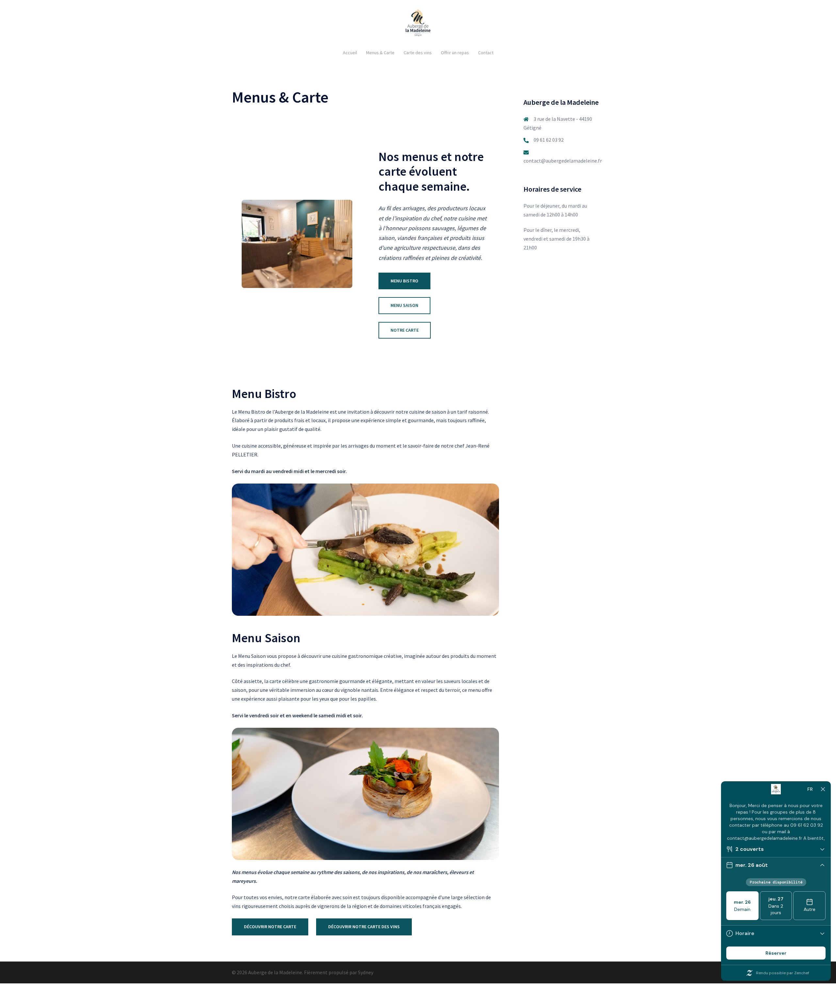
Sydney (365, 972)
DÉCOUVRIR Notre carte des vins (364, 927)
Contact (485, 53)
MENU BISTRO (404, 281)
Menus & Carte (380, 53)
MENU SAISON (404, 305)
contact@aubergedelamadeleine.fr (562, 160)
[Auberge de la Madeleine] (418, 24)
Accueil (350, 53)
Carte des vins (418, 53)
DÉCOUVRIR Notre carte (270, 927)
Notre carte (405, 330)
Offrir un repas (455, 53)
